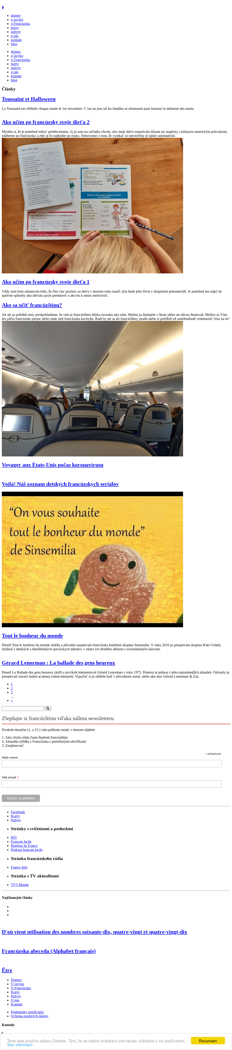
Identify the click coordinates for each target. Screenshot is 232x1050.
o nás (14, 36)
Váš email (10, 777)
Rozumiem (208, 1040)
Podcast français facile (27, 850)
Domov (16, 980)
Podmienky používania (27, 1012)
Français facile (21, 841)
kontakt (16, 40)
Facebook (18, 812)
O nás (15, 1000)
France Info (19, 867)
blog (14, 44)
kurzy (15, 28)
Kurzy (15, 816)
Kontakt (16, 1004)
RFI (14, 837)
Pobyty (16, 820)
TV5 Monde (20, 885)
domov (16, 15)
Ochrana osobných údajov (29, 1016)
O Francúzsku (21, 988)
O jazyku (17, 984)
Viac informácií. (20, 1044)
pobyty (16, 32)
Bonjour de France (24, 846)
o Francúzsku (20, 24)
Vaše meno (10, 757)
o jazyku (17, 19)
